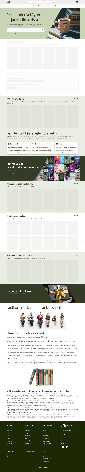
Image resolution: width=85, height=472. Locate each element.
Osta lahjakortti (11, 296)
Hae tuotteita (68, 430)
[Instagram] (67, 447)
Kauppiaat (58, 1)
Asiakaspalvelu (65, 1)
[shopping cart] (77, 2)
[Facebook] (63, 447)
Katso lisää (74, 98)
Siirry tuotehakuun (10, 33)
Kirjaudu (72, 1)
